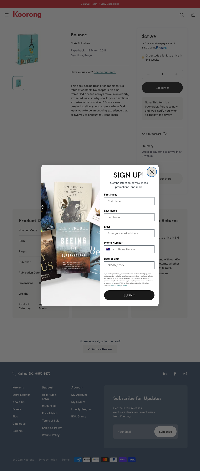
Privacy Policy (116, 285)
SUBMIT (129, 295)
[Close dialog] (152, 172)
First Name (110, 194)
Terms (125, 285)
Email (107, 226)
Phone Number (113, 242)
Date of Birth (112, 258)
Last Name (110, 210)
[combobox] (110, 249)
